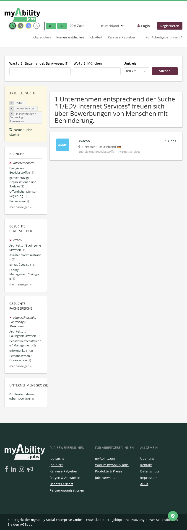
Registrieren (169, 26)
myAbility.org (105, 458)
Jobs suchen (41, 37)
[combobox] (40, 71)
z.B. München (88, 63)
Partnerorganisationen (67, 490)
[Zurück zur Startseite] (22, 15)
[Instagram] (22, 469)
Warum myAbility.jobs (112, 465)
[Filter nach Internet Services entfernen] (11, 163)
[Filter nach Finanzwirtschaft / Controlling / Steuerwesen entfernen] (11, 318)
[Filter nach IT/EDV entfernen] (11, 240)
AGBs (144, 484)
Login (145, 26)
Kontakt (146, 465)
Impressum (149, 477)
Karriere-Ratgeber (121, 37)
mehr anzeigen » (20, 207)
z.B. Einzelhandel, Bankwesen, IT (38, 63)
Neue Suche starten (20, 132)
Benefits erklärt (61, 484)
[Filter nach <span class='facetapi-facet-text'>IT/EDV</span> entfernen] (12, 103)
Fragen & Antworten (65, 477)
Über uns (147, 458)
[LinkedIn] (14, 469)
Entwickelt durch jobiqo (104, 519)
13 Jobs (170, 141)
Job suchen (58, 458)
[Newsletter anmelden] (30, 469)
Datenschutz (149, 471)
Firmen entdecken (70, 37)
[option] (12, 26)
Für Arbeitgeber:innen (163, 37)
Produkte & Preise (108, 471)
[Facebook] (7, 469)
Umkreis (130, 63)
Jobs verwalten (106, 477)
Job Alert (95, 37)
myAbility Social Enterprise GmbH (56, 519)
